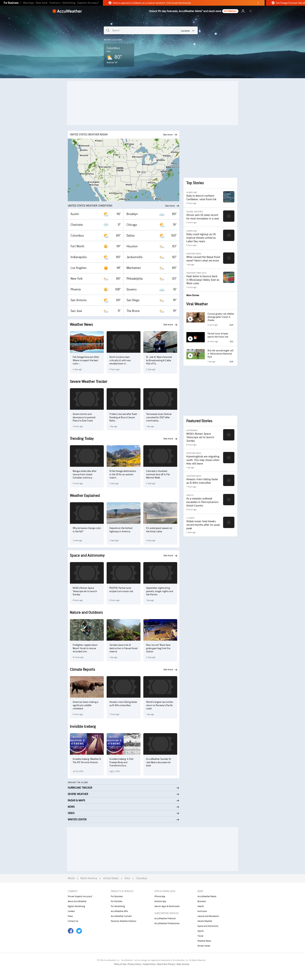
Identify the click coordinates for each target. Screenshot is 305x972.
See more (170, 205)
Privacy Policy (135, 964)
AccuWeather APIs (119, 911)
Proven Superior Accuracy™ (80, 896)
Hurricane (202, 911)
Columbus (141, 878)
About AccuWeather (77, 901)
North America (88, 878)
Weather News (204, 941)
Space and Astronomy (208, 926)
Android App (160, 901)
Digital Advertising (76, 906)
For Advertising (118, 906)
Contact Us (73, 921)
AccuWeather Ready (207, 896)
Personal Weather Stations (123, 921)
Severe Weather (205, 921)
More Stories (192, 295)
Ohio (127, 878)
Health (201, 906)
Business (202, 901)
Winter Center (204, 945)
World (71, 878)
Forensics (55, 3)
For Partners (116, 901)
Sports (201, 931)
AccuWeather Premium (165, 918)
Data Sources (183, 964)
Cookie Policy (149, 964)
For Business (11, 3)
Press (70, 916)
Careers (71, 911)
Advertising (68, 3)
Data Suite (41, 3)
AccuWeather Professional (167, 923)
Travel (200, 936)
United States (111, 878)
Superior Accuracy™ (88, 3)
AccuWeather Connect (121, 916)
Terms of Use (120, 964)
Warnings (28, 3)
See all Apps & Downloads (167, 906)
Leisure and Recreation (208, 916)
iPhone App (159, 896)
